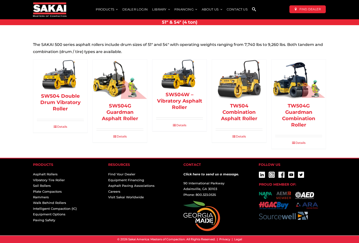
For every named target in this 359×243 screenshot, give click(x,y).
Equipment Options (49, 214)
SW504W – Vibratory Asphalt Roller (179, 101)
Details (62, 126)
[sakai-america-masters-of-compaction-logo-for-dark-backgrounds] (49, 4)
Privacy (224, 239)
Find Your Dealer (121, 174)
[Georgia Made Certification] (201, 203)
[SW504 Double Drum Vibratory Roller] (60, 75)
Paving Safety (44, 220)
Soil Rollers (42, 186)
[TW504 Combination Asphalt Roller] (239, 80)
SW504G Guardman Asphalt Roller (120, 112)
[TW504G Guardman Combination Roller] (299, 80)
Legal (238, 239)
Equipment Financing (126, 180)
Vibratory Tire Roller (49, 180)
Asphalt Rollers (45, 174)
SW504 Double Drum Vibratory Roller (60, 102)
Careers (114, 191)
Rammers (41, 197)
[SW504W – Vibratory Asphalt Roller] (179, 74)
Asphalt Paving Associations (131, 186)
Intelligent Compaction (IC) (55, 209)
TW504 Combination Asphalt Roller (239, 112)
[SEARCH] (254, 9)
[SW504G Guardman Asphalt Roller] (120, 80)
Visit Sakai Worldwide (126, 197)
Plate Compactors (47, 191)
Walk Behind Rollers (49, 203)
